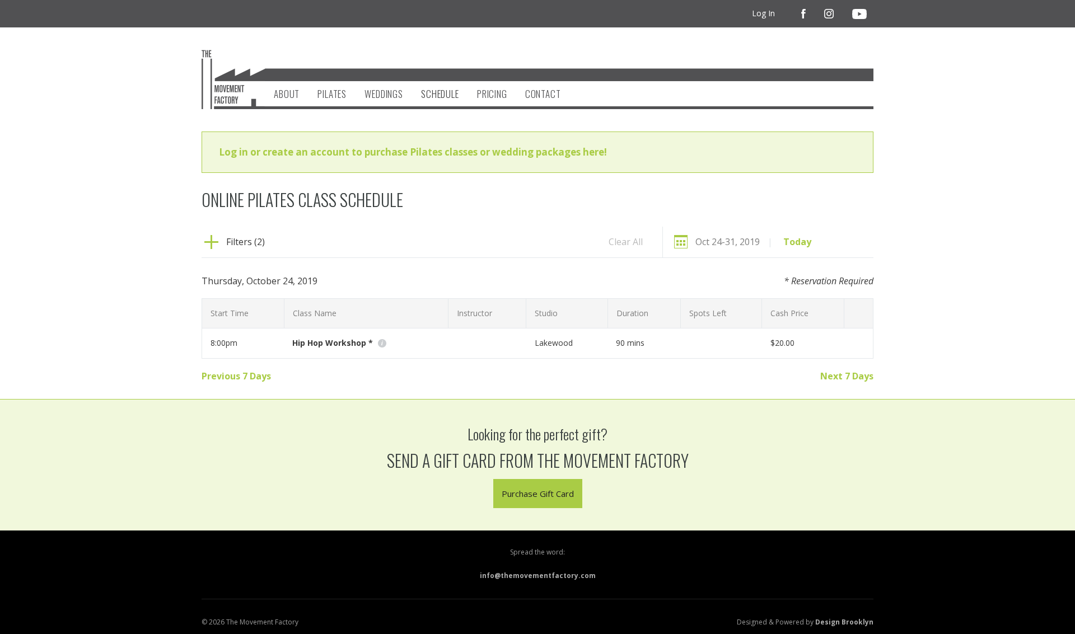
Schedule (440, 94)
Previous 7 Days (236, 376)
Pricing (492, 94)
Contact (543, 94)
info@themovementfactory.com (538, 575)
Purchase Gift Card (538, 493)
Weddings (383, 94)
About (287, 94)
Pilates (332, 94)
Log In (763, 13)
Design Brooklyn (844, 622)
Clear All (626, 242)
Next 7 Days (846, 376)
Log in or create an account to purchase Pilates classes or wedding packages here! (413, 151)
